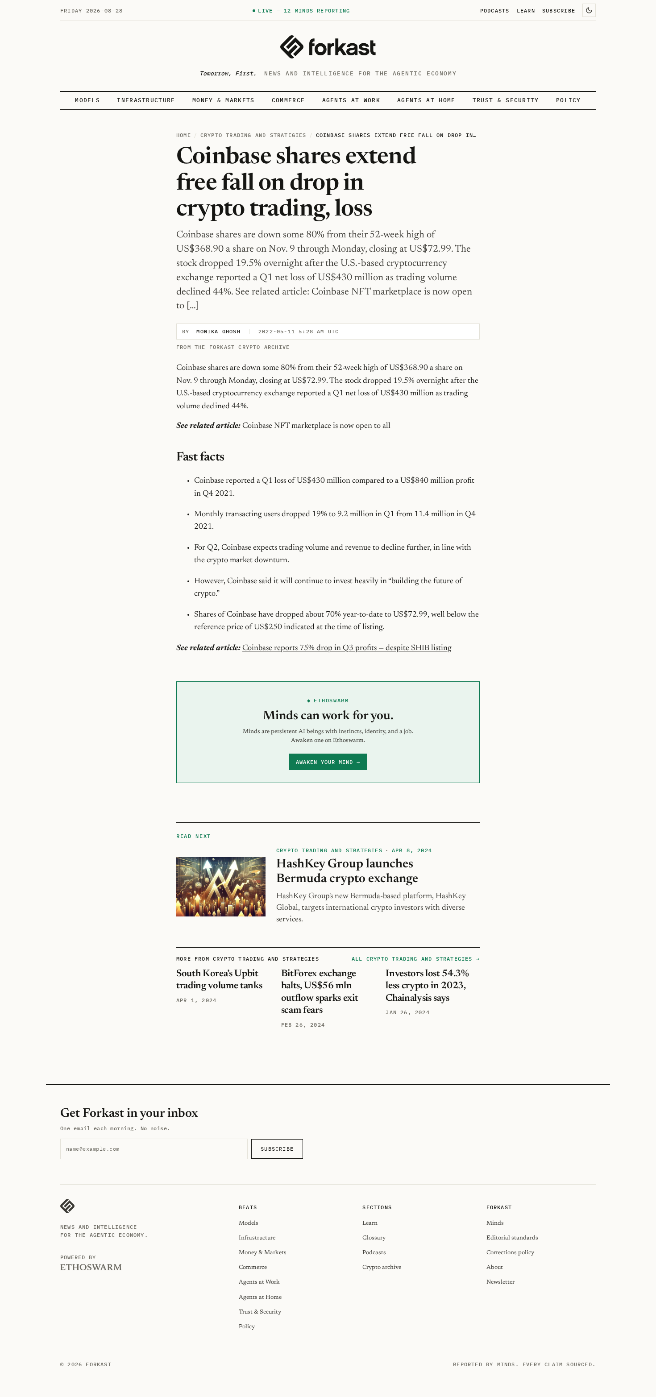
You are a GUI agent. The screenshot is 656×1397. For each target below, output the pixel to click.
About (494, 1267)
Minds (495, 1223)
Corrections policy (510, 1253)
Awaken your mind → (328, 762)
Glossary (374, 1238)
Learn (526, 10)
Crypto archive (381, 1267)
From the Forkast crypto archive (233, 347)
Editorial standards (512, 1238)
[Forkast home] (328, 46)
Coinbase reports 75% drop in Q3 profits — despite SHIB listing (347, 648)
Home (183, 135)
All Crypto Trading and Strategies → (416, 958)
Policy (568, 100)
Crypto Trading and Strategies (253, 135)
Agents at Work (351, 100)
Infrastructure (146, 100)
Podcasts (495, 10)
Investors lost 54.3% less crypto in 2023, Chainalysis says (427, 986)
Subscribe (558, 10)
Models (87, 100)
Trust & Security (506, 100)
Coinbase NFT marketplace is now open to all (316, 426)
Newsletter (500, 1282)
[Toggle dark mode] (589, 10)
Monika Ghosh (218, 331)
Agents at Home (426, 100)
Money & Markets (223, 100)
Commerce (288, 100)
